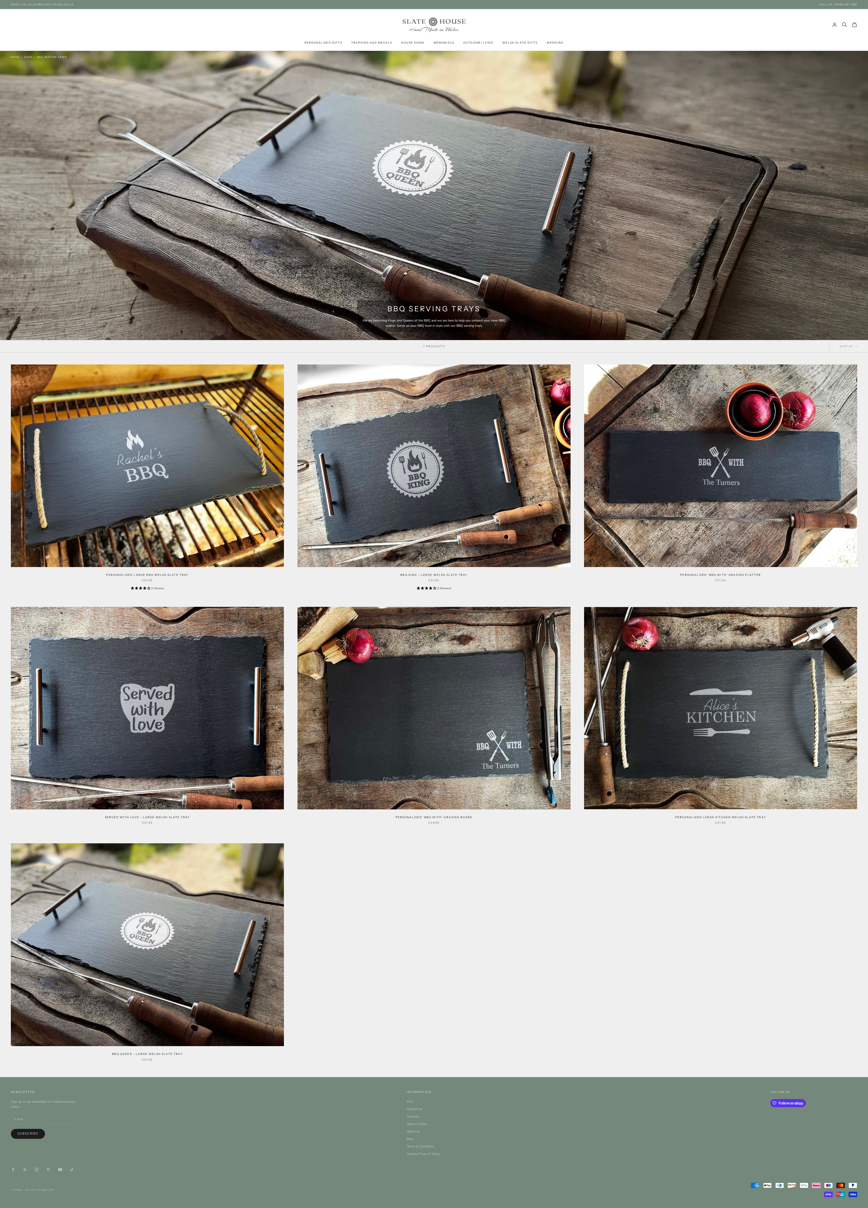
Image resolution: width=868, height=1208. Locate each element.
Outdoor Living (478, 42)
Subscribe (27, 1134)
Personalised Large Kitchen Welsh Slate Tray (720, 817)
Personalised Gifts (323, 42)
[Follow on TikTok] (72, 1169)
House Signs (413, 42)
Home (15, 57)
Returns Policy (417, 1124)
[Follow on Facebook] (13, 1169)
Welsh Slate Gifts (520, 42)
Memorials (444, 42)
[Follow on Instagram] (36, 1169)
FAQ (410, 1101)
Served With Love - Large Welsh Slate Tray (147, 817)
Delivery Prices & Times (423, 1154)
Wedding (555, 42)
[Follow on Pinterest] (48, 1169)
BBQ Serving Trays (52, 57)
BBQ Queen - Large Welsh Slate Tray (147, 1054)
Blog (410, 1139)
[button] (147, 588)
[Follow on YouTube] (60, 1169)
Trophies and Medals (371, 42)
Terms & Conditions (420, 1146)
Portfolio (413, 1116)
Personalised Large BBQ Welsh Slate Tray (147, 575)
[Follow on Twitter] (25, 1169)
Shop (28, 57)
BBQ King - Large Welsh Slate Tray (433, 575)
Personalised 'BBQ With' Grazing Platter (720, 575)
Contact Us (414, 1109)
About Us (413, 1131)
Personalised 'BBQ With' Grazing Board (434, 817)
